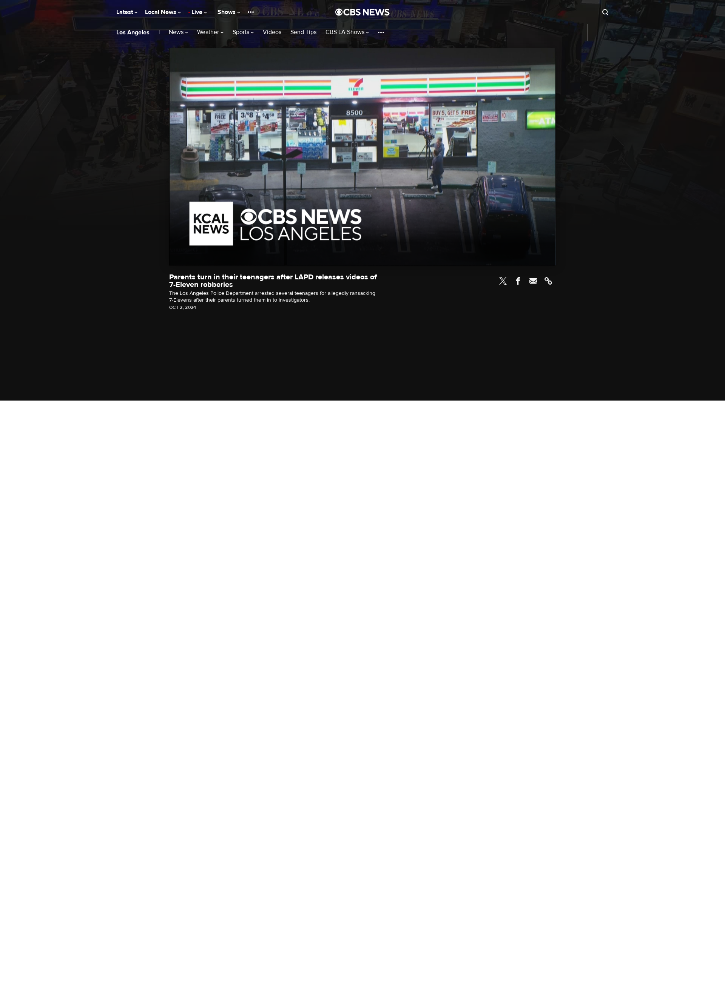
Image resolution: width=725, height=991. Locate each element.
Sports (242, 32)
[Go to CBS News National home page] (362, 12)
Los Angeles (133, 32)
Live (197, 12)
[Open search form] (605, 12)
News (177, 32)
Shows (227, 12)
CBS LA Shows (345, 32)
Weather (209, 32)
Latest (125, 12)
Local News (161, 12)
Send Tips (303, 32)
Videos (272, 32)
